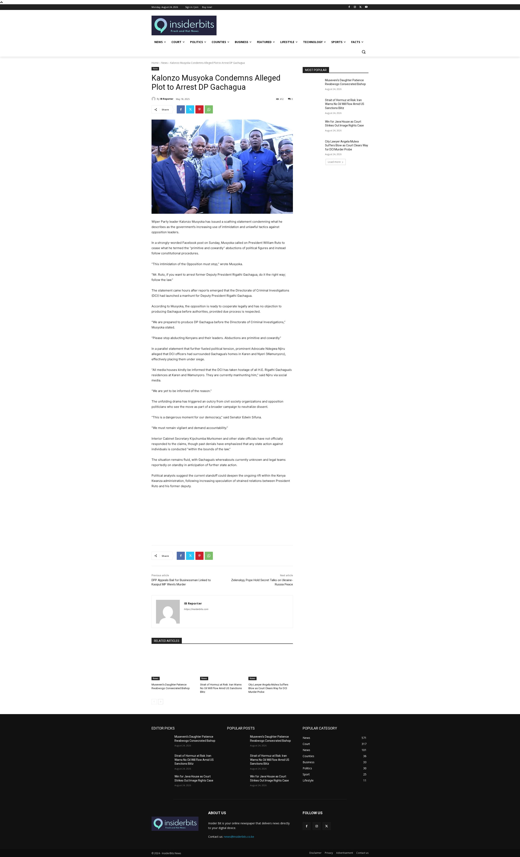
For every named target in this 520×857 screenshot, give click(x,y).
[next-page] (160, 701)
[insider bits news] (175, 824)
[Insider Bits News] (184, 25)
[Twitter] (360, 7)
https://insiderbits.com (196, 609)
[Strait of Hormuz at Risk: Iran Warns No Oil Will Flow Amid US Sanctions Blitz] (222, 664)
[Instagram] (355, 7)
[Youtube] (366, 7)
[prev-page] (154, 701)
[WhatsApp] (209, 109)
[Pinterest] (199, 109)
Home (155, 63)
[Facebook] (349, 7)
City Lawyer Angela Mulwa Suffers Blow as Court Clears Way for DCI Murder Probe (268, 688)
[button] (363, 52)
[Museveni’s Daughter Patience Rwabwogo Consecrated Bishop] (174, 664)
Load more (334, 162)
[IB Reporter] (154, 99)
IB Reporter (166, 98)
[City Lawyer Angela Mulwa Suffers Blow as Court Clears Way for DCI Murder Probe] (270, 664)
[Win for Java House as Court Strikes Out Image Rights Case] (312, 127)
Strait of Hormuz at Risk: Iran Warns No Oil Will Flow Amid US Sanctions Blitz (221, 688)
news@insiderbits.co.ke (239, 837)
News (164, 63)
